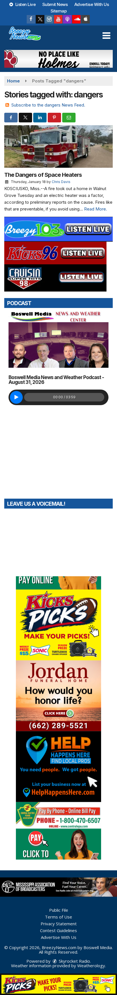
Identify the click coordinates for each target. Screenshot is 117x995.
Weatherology (91, 965)
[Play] (16, 397)
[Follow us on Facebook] (31, 19)
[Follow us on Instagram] (49, 19)
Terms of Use (58, 917)
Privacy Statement (59, 923)
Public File (58, 910)
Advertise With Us (91, 4)
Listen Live (24, 4)
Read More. (95, 209)
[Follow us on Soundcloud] (76, 19)
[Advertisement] (58, 59)
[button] (106, 35)
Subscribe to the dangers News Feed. (48, 105)
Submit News (55, 4)
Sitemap (59, 11)
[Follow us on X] (40, 19)
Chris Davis (61, 182)
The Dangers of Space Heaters (43, 174)
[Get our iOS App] (85, 19)
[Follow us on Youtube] (58, 19)
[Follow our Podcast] (67, 19)
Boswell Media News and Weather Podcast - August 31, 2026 (56, 380)
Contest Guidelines (58, 930)
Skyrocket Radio (74, 961)
